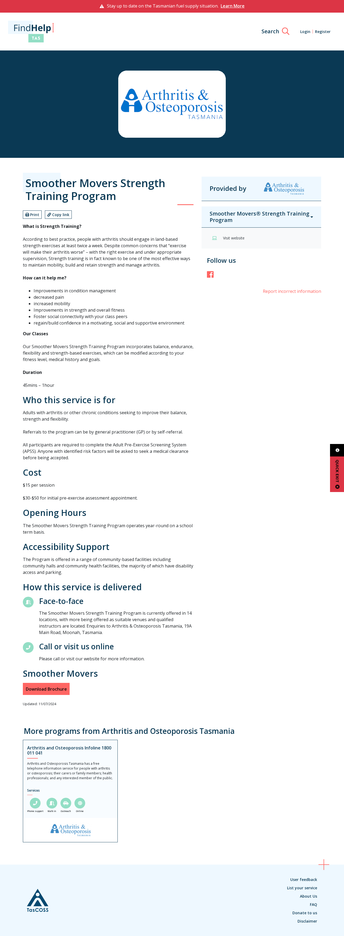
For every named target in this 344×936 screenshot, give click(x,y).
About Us (308, 896)
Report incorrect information (292, 291)
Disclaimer (307, 921)
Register (323, 31)
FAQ (313, 904)
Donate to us (304, 912)
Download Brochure (46, 689)
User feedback (303, 879)
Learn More (233, 6)
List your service (302, 887)
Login (305, 31)
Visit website (234, 238)
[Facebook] (210, 274)
